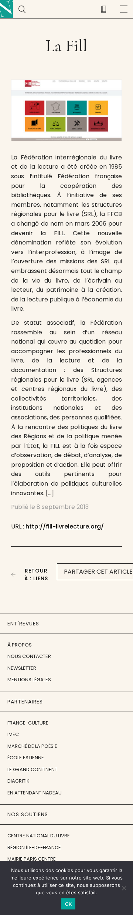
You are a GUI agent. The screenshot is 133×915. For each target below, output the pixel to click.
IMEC (13, 734)
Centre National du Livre (38, 835)
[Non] (123, 888)
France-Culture (27, 722)
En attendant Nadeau (34, 792)
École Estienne (25, 757)
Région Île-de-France (34, 847)
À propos (19, 644)
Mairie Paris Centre (31, 858)
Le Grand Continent (32, 769)
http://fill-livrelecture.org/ (64, 526)
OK (68, 904)
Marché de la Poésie (32, 746)
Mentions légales (29, 679)
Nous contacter (29, 656)
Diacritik (18, 780)
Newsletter (21, 668)
